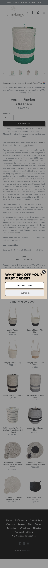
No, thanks (25, 293)
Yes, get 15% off (24, 285)
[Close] (44, 272)
